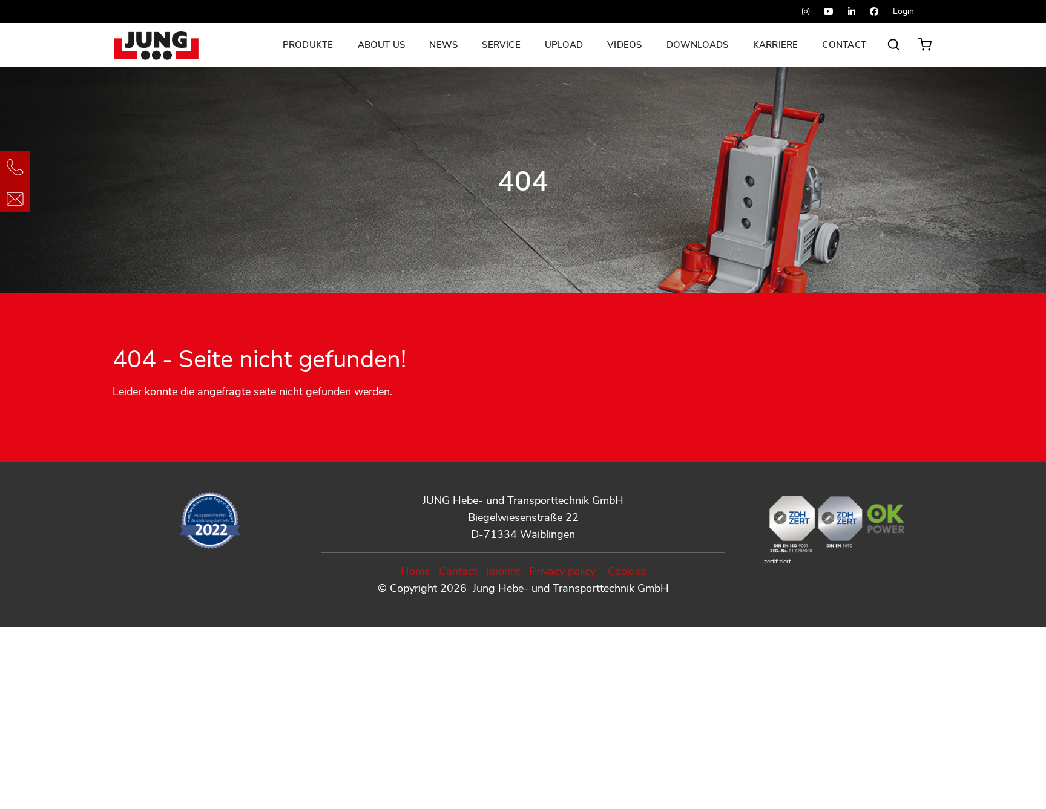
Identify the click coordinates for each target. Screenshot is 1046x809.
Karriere (775, 45)
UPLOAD (564, 45)
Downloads (697, 45)
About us (382, 45)
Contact (844, 45)
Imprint (503, 571)
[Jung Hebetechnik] (159, 45)
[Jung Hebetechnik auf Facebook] (874, 11)
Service (501, 45)
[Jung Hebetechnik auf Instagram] (806, 11)
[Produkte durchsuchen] (893, 50)
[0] (927, 41)
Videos (624, 45)
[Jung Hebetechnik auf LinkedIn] (852, 11)
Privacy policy (562, 571)
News (443, 45)
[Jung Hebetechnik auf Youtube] (829, 11)
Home (415, 571)
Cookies (627, 571)
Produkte (308, 45)
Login (903, 11)
